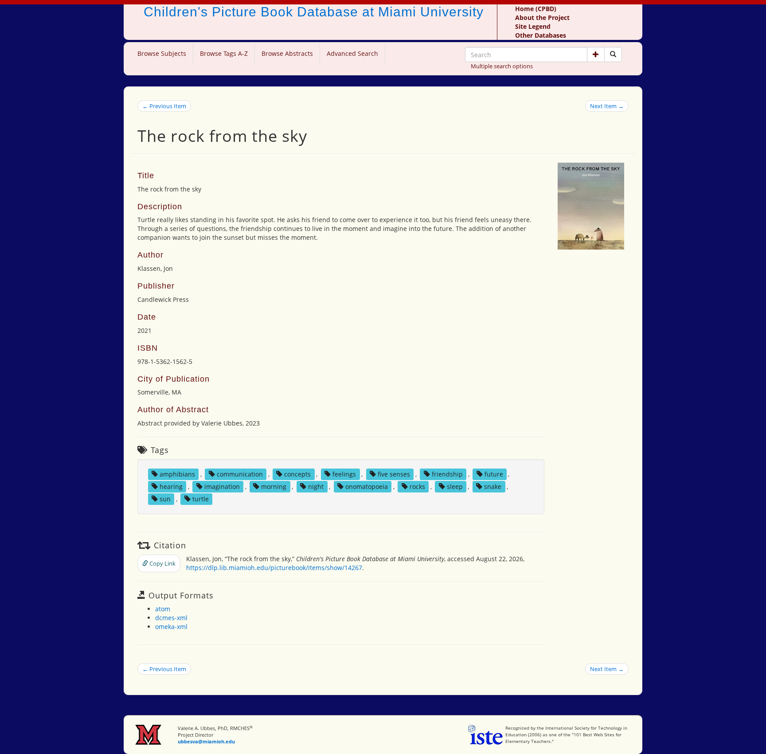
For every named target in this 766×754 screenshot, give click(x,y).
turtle (200, 499)
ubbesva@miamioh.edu (206, 741)
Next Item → (607, 106)
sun (165, 499)
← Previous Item (164, 106)
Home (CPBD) (535, 8)
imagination (222, 486)
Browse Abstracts (287, 53)
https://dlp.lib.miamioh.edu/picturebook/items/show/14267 (274, 567)
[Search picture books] (613, 54)
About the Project (542, 17)
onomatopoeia (366, 486)
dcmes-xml (171, 617)
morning (273, 486)
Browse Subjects (161, 53)
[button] (596, 54)
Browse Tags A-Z (224, 53)
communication (240, 474)
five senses (394, 474)
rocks (417, 486)
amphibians (177, 474)
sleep (455, 486)
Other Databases (540, 35)
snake (492, 486)
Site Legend (533, 26)
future (494, 474)
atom (162, 609)
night (316, 486)
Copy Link (162, 563)
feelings (344, 474)
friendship (447, 474)
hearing (171, 486)
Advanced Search (352, 53)
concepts (297, 474)
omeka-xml (171, 626)
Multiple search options (502, 66)
